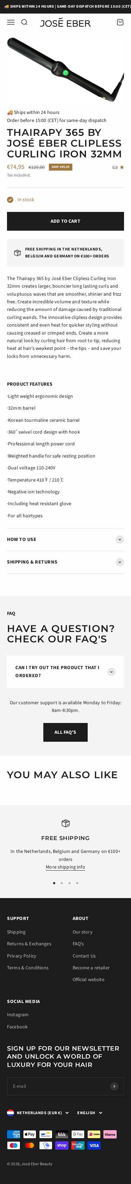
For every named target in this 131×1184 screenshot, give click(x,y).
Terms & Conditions (28, 967)
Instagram (18, 1014)
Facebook (17, 1026)
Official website (88, 979)
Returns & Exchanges (29, 943)
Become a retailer (91, 967)
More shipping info (65, 867)
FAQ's (78, 943)
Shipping (16, 932)
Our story (83, 932)
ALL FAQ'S (65, 732)
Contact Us (84, 956)
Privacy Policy (21, 956)
